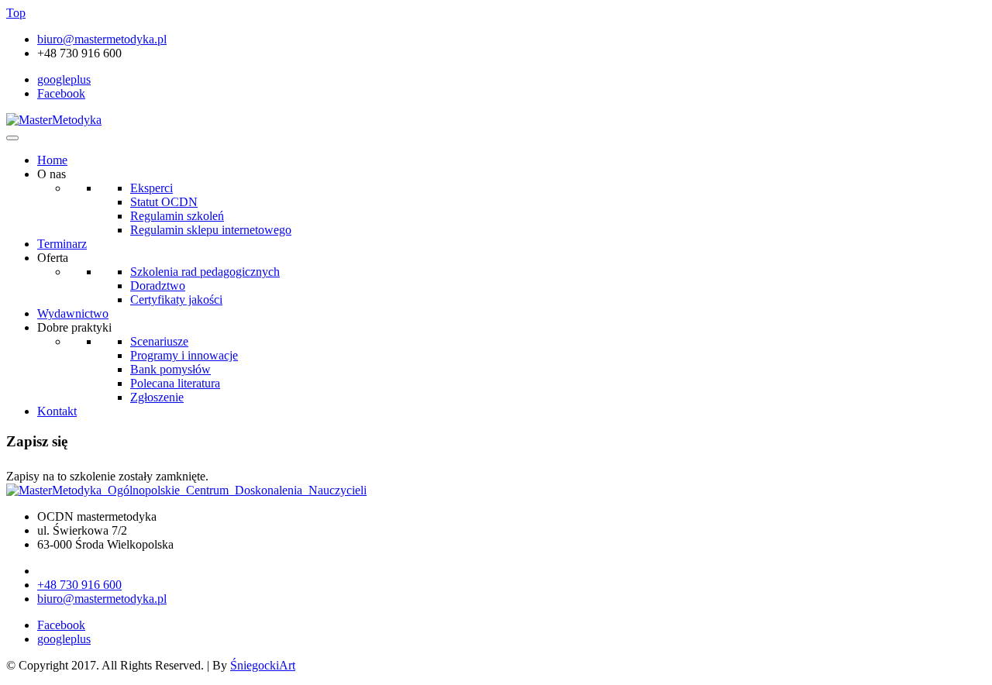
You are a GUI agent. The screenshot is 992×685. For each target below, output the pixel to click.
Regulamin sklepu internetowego (210, 229)
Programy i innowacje (184, 355)
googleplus (64, 79)
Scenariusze (159, 341)
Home (52, 160)
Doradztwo (157, 285)
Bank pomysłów (170, 369)
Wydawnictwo (72, 313)
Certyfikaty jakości (176, 299)
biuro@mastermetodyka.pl (102, 39)
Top (16, 12)
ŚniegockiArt (262, 665)
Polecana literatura (175, 383)
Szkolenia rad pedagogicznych (205, 271)
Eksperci (151, 187)
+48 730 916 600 (79, 584)
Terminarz (62, 243)
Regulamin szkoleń (177, 215)
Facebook (61, 93)
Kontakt (57, 411)
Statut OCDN (164, 201)
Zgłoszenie (157, 397)
